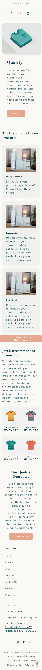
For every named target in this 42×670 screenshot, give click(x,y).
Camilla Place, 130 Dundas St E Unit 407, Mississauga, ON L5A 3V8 (20, 627)
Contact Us (11, 582)
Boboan (9, 588)
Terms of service (30, 660)
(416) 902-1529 (13, 611)
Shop (7, 569)
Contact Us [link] (21, 536)
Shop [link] (16, 113)
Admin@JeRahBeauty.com (21, 617)
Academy (10, 595)
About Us (10, 575)
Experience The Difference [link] (21, 338)
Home (8, 556)
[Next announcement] (37, 4)
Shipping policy (14, 665)
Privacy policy (13, 660)
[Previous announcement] (4, 4)
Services (9, 562)
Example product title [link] (11, 428)
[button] (6, 13)
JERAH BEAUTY (19, 653)
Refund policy (31, 665)
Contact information (26, 656)
